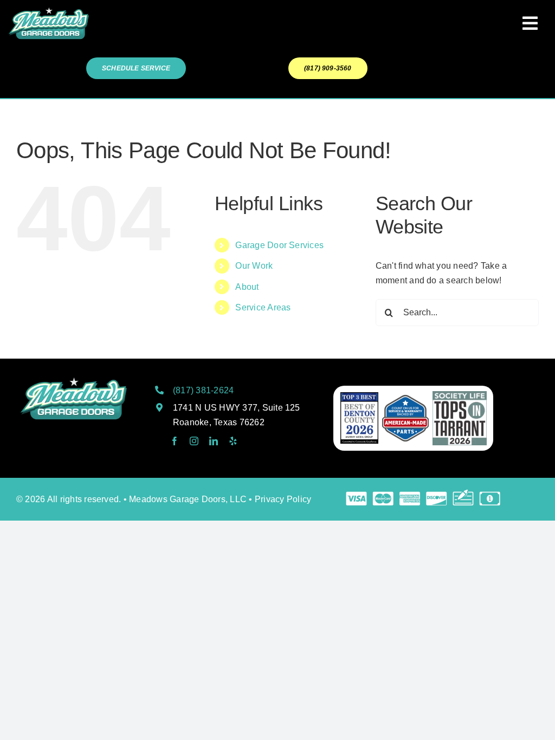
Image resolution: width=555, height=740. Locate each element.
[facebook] (174, 441)
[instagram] (194, 441)
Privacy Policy (283, 499)
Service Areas (263, 307)
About (247, 286)
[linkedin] (213, 441)
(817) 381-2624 (203, 390)
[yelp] (233, 441)
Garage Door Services (279, 245)
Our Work (254, 265)
